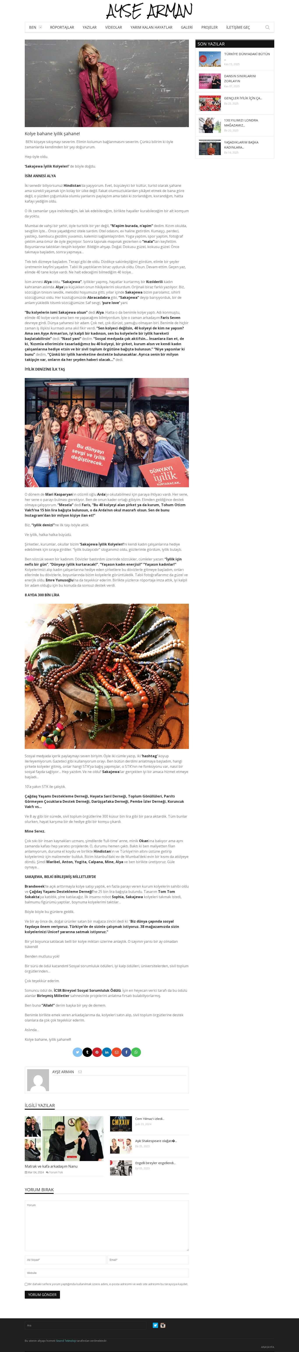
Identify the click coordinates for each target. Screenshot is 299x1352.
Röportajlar (62, 27)
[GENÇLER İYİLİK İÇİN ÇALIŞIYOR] (213, 103)
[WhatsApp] (136, 1052)
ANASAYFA (267, 1347)
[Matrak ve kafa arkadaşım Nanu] (67, 1138)
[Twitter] (78, 1052)
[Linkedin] (107, 1052)
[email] (80, 1071)
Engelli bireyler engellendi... (155, 1163)
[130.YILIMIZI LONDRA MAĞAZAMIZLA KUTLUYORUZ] (213, 125)
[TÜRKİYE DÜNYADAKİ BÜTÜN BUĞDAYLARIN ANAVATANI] (213, 58)
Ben (32, 27)
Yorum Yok (56, 1172)
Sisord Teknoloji (66, 1341)
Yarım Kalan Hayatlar (151, 27)
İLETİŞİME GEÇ (238, 27)
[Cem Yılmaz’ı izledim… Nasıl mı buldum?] (124, 1123)
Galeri (187, 27)
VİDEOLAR (113, 27)
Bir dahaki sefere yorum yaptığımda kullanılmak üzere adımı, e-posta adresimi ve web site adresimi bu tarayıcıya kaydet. (108, 1284)
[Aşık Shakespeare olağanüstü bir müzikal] (124, 1145)
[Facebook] (126, 1052)
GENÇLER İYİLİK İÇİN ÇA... (243, 98)
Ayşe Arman (63, 1071)
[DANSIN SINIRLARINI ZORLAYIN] (213, 81)
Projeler (209, 27)
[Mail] (116, 1052)
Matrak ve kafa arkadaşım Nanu (51, 1166)
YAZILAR (90, 27)
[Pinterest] (97, 1052)
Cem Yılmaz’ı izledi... (149, 1118)
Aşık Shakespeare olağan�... (156, 1141)
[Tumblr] (87, 1052)
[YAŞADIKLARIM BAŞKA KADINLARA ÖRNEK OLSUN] (213, 147)
